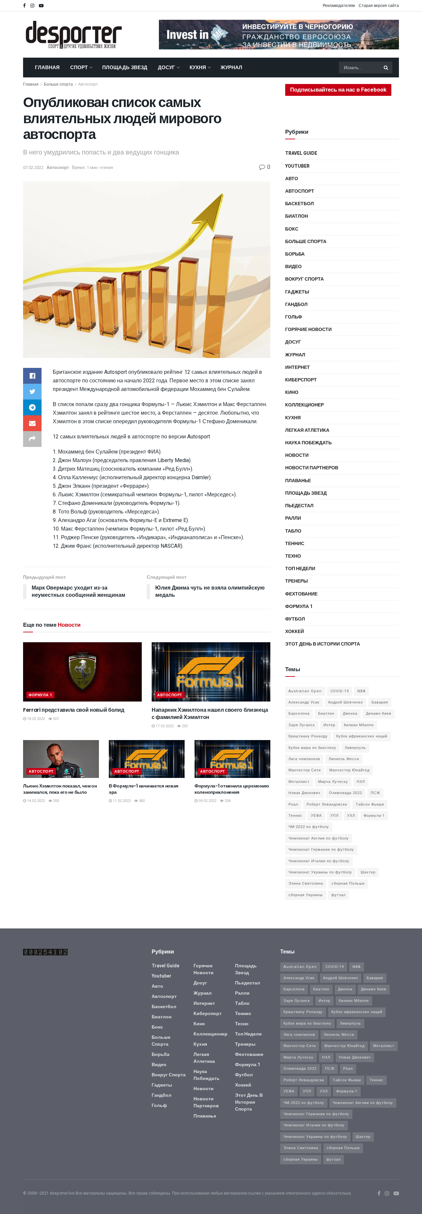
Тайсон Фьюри (370, 804)
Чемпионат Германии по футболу (321, 849)
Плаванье (298, 480)
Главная (47, 67)
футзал (338, 895)
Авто (291, 178)
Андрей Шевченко (345, 702)
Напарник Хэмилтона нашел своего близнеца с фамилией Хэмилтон (210, 713)
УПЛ (334, 815)
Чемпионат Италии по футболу (318, 861)
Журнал (231, 67)
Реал (293, 804)
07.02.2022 (33, 167)
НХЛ (361, 782)
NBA (361, 691)
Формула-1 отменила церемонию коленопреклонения (232, 789)
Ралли (293, 518)
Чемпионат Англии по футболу (318, 838)
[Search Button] (386, 67)
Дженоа (350, 713)
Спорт (79, 67)
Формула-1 (374, 815)
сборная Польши (348, 883)
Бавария (380, 702)
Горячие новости (308, 329)
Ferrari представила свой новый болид (73, 710)
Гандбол (296, 304)
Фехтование (301, 594)
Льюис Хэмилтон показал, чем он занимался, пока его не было (60, 789)
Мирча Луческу (333, 782)
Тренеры (296, 581)
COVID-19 (339, 691)
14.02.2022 (35, 801)
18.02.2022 (35, 719)
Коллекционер (304, 404)
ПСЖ (375, 793)
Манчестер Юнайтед (349, 770)
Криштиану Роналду (308, 736)
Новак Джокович (304, 793)
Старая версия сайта (379, 6)
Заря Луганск (301, 725)
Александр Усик (303, 702)
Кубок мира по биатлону (312, 748)
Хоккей (294, 631)
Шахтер (368, 872)
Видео (293, 266)
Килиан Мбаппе (359, 725)
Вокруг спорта (304, 279)
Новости (297, 455)
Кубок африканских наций (361, 736)
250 (184, 726)
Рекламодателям (339, 6)
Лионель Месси (344, 759)
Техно (293, 556)
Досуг (166, 67)
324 (227, 801)
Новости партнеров (311, 467)
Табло (293, 531)
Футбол (295, 619)
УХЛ (351, 815)
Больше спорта (58, 84)
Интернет (297, 367)
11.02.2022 (121, 801)
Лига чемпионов (304, 759)
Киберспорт (301, 379)
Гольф (293, 317)
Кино (291, 392)
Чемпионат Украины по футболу (320, 872)
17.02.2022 (164, 726)
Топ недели (300, 568)
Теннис (294, 543)
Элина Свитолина (305, 883)
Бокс (291, 229)
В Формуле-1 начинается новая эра (143, 789)
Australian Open (305, 691)
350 (55, 801)
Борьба (295, 254)
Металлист (299, 782)
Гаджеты (297, 292)
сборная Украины (305, 895)
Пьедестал (299, 505)
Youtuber (297, 166)
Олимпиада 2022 (345, 793)
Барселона (299, 713)
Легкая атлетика (307, 430)
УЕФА (316, 815)
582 (141, 801)
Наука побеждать (308, 442)
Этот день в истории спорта (322, 644)
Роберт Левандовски (327, 804)
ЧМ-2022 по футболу (308, 827)
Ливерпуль (355, 748)
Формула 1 (40, 695)
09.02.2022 (206, 801)
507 (55, 719)
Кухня (198, 67)
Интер (329, 725)
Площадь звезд (124, 67)
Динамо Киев (378, 713)
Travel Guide (301, 153)
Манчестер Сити (304, 770)
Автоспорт (88, 84)
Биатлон (296, 216)
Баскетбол (299, 203)
